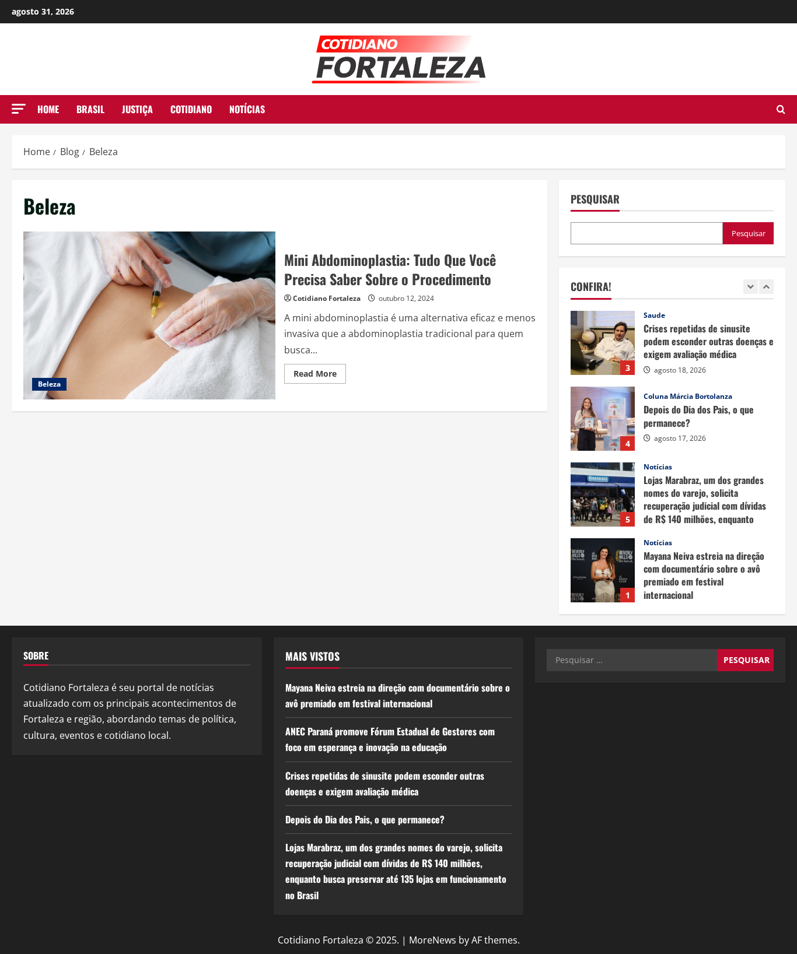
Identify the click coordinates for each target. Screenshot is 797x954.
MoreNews (432, 940)
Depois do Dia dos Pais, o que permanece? (603, 419)
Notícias (247, 109)
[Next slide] (766, 286)
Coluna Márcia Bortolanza (688, 396)
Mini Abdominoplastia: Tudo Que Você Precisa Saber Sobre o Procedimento (149, 315)
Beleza (49, 384)
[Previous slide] (750, 286)
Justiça (137, 109)
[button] (19, 109)
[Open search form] (781, 109)
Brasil (90, 109)
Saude (654, 315)
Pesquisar (595, 199)
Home (48, 109)
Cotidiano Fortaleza (327, 298)
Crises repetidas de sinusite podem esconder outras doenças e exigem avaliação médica (603, 343)
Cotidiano (191, 109)
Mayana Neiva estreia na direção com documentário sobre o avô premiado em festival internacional (603, 570)
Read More (319, 375)
